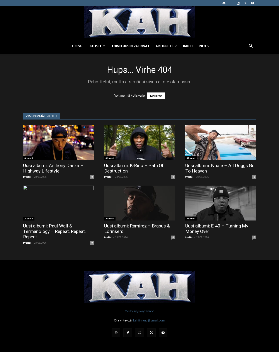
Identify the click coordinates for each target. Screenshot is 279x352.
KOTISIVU (156, 95)
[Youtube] (252, 3)
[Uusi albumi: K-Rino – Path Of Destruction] (139, 142)
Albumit (28, 158)
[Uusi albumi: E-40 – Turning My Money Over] (220, 203)
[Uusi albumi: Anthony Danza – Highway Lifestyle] (58, 142)
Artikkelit (164, 46)
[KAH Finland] (139, 22)
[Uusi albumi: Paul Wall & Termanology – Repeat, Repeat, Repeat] (58, 203)
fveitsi (27, 176)
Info (202, 46)
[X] (245, 3)
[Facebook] (231, 3)
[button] (250, 46)
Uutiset (95, 46)
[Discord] (224, 3)
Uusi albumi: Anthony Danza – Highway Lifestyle (53, 168)
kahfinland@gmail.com (149, 320)
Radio (188, 46)
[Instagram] (238, 3)
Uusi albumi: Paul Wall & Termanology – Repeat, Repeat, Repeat (54, 231)
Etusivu (76, 46)
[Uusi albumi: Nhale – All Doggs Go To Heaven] (220, 142)
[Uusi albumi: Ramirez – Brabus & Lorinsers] (139, 203)
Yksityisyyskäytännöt (139, 311)
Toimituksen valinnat (130, 46)
